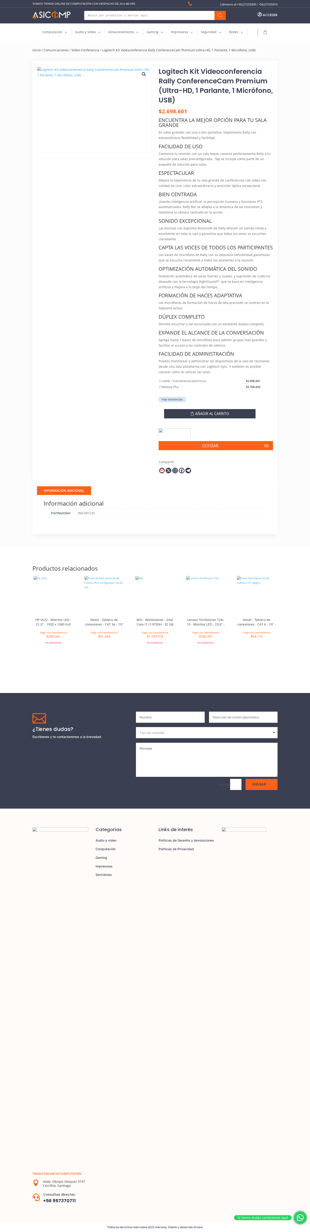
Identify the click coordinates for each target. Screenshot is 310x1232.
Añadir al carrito (212, 413)
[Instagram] (175, 470)
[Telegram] (188, 470)
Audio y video (106, 840)
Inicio (36, 50)
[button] (144, 74)
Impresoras (104, 866)
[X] (168, 470)
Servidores (104, 875)
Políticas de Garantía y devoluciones (186, 840)
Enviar (259, 784)
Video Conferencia (85, 50)
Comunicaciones (56, 50)
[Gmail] (162, 470)
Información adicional (64, 490)
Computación (106, 849)
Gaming (101, 857)
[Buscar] (220, 15)
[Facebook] (182, 470)
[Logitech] (175, 431)
